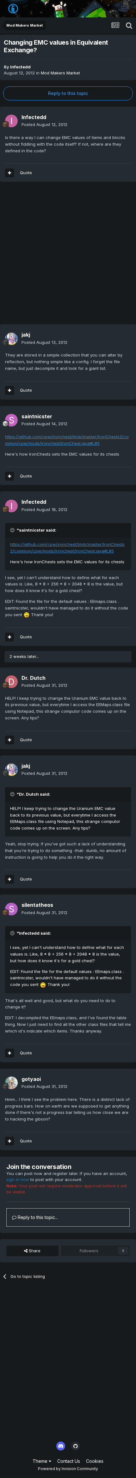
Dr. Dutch (34, 678)
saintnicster (37, 416)
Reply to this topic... (37, 1217)
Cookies (94, 1461)
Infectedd (20, 66)
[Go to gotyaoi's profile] (11, 1083)
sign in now (17, 1179)
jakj (26, 335)
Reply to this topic (68, 93)
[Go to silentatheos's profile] (11, 909)
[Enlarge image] (26, 614)
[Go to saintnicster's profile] (11, 420)
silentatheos (37, 905)
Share (34, 1250)
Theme (41, 1461)
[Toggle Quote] (13, 530)
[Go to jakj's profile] (11, 338)
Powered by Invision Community (68, 1468)
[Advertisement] (68, 256)
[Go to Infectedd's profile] (11, 121)
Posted (44, 124)
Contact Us (68, 1461)
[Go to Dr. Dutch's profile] (11, 681)
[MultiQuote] (9, 172)
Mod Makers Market (60, 72)
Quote (26, 172)
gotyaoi (31, 1079)
